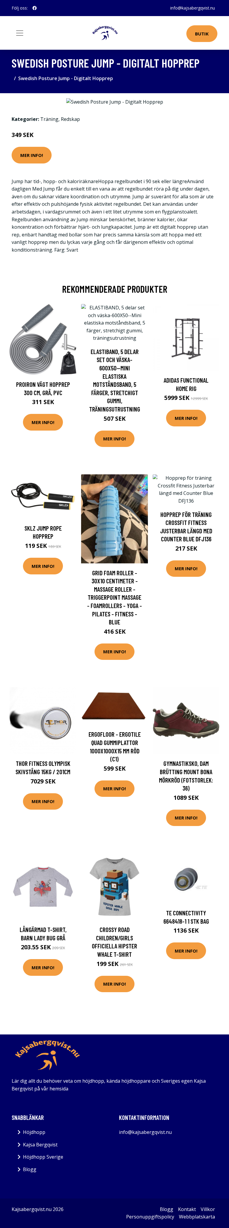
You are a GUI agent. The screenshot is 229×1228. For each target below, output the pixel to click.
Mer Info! (31, 155)
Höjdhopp (34, 1132)
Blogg (29, 1169)
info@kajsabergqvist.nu (192, 8)
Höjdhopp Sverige (43, 1157)
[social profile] (34, 8)
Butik (202, 34)
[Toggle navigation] (20, 33)
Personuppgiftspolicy (150, 1216)
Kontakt (187, 1209)
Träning (49, 119)
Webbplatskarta (197, 1216)
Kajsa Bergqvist (40, 1144)
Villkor (208, 1209)
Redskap (70, 119)
